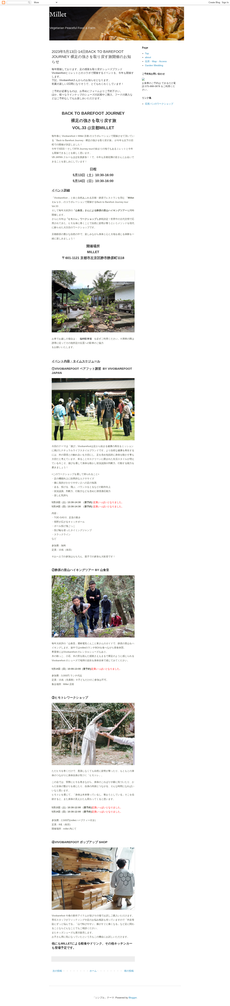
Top (147, 53)
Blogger (133, 997)
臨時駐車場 (86, 338)
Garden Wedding (154, 65)
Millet (58, 14)
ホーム (93, 970)
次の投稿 (57, 970)
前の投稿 (129, 970)
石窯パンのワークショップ (159, 103)
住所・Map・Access (156, 61)
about (148, 57)
